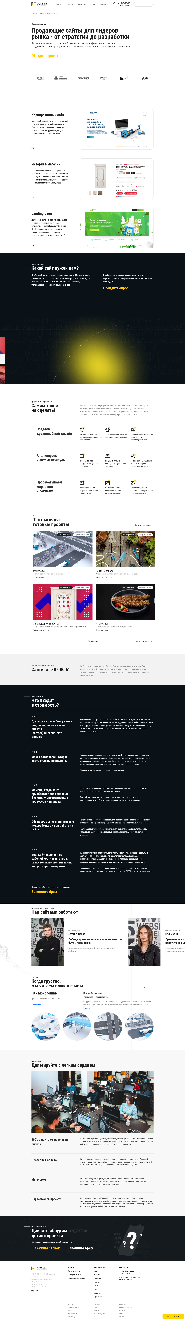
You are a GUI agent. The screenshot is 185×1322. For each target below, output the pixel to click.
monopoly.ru (36, 1004)
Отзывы (96, 1286)
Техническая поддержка (76, 1278)
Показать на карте (125, 1280)
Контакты (104, 4)
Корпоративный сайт (82, 535)
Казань (70, 1311)
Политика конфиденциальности (41, 1279)
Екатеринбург (124, 1304)
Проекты (69, 4)
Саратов (96, 1307)
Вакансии (97, 1282)
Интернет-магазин (145, 535)
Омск (121, 1314)
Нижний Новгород (125, 1307)
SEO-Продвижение (74, 1275)
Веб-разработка (64, 535)
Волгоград (71, 1317)
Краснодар (97, 1304)
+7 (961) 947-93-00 (121, 3)
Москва (70, 1304)
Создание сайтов (74, 1271)
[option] (79, 942)
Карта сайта (98, 1297)
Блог (93, 4)
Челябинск (123, 1311)
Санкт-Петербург (74, 1307)
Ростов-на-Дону (99, 1314)
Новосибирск (72, 1314)
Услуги (58, 4)
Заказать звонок (124, 6)
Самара (121, 1317)
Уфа (95, 1317)
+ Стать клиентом (173, 1316)
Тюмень (96, 1311)
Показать (86, 1008)
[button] (145, 911)
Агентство (82, 4)
